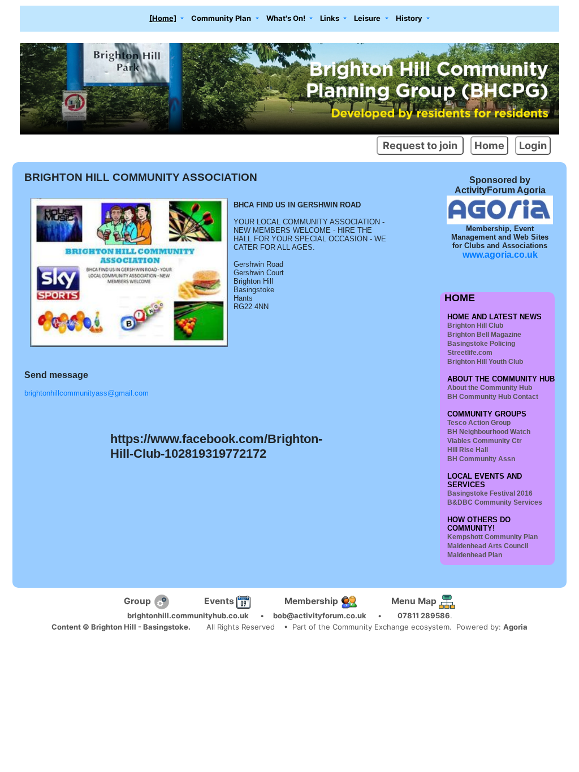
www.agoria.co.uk (500, 254)
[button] (167, 19)
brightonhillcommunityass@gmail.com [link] (86, 393)
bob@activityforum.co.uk (319, 615)
